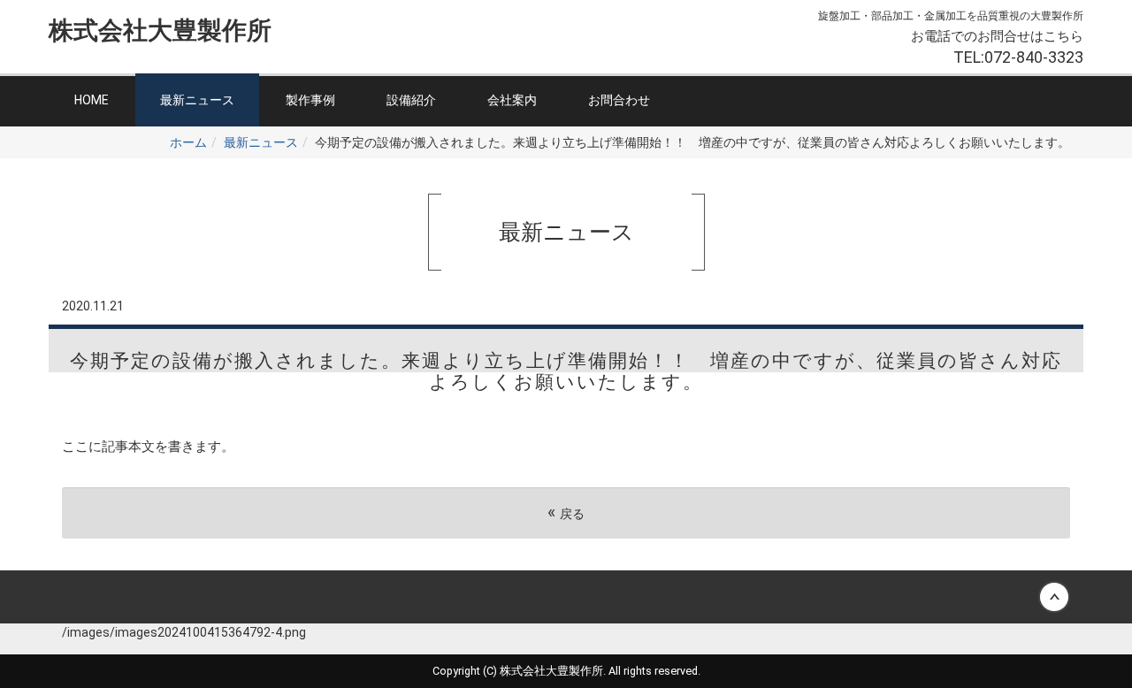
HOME (91, 100)
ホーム (188, 142)
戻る (566, 512)
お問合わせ (619, 100)
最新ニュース (197, 100)
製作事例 (310, 100)
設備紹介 (411, 100)
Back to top (566, 596)
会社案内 (512, 100)
